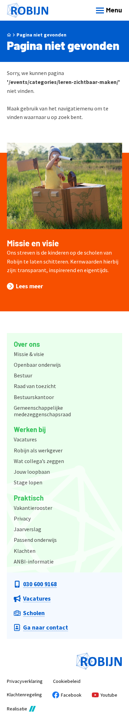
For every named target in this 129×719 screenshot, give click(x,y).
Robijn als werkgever (38, 450)
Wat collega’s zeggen (39, 461)
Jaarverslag (27, 529)
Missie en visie (33, 243)
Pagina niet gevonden (41, 35)
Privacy (22, 518)
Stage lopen (28, 482)
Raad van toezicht (35, 386)
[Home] (27, 10)
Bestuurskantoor (34, 397)
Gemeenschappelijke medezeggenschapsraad (42, 411)
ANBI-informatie (34, 561)
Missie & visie (29, 354)
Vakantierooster (33, 507)
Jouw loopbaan (32, 471)
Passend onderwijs (35, 539)
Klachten (24, 550)
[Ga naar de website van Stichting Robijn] (99, 661)
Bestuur (23, 375)
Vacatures (25, 439)
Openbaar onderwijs (37, 364)
